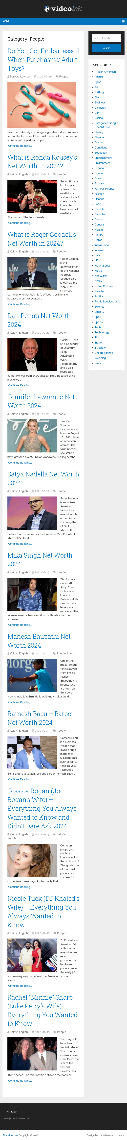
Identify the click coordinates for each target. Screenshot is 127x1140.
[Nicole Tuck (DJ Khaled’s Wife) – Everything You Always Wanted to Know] (32, 955)
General (99, 224)
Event (98, 178)
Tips (97, 337)
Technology (102, 332)
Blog (97, 97)
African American (105, 71)
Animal (99, 76)
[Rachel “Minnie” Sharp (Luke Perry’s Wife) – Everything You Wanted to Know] (32, 1053)
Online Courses (104, 286)
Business (100, 102)
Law (97, 255)
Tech (98, 327)
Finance (99, 198)
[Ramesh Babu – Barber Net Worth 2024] (32, 752)
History (99, 234)
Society (99, 311)
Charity (99, 132)
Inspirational (102, 245)
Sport (98, 317)
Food (98, 204)
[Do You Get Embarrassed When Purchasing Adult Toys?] (41, 105)
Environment (102, 163)
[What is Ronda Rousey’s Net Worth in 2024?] (32, 196)
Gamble (100, 209)
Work (98, 363)
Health (99, 229)
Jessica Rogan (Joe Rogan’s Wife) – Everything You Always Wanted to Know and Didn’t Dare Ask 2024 (42, 808)
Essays (99, 173)
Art (96, 87)
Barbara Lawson (20, 76)
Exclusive (100, 183)
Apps (98, 82)
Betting (99, 92)
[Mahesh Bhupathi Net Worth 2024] (32, 675)
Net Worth (63, 834)
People (63, 76)
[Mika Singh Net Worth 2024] (32, 594)
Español (100, 168)
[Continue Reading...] (19, 145)
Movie (98, 270)
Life (97, 260)
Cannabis (100, 107)
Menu (6, 21)
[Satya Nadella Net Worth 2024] (32, 513)
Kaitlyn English (19, 174)
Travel (98, 342)
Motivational (102, 265)
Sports (71, 653)
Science (100, 306)
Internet (99, 250)
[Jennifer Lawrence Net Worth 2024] (32, 435)
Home (98, 240)
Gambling (100, 214)
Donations (101, 147)
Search (106, 48)
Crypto (99, 142)
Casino (99, 118)
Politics (99, 296)
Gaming (99, 219)
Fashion (99, 193)
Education (101, 152)
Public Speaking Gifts (108, 301)
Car (97, 112)
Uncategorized (104, 352)
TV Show (100, 347)
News (98, 281)
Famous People (104, 188)
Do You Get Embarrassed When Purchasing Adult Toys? (43, 59)
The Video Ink (10, 1135)
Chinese (100, 137)
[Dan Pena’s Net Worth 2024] (32, 354)
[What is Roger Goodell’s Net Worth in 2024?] (32, 273)
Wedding (100, 358)
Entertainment (103, 157)
